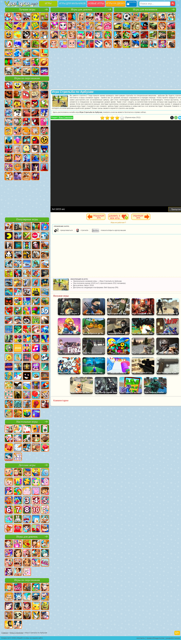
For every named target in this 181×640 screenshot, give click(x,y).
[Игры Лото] (36, 447)
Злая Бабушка (9, 104)
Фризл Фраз (44, 122)
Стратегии (135, 17)
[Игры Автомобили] (26, 226)
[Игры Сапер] (26, 447)
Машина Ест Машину (171, 35)
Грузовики (153, 26)
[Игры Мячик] (36, 357)
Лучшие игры (27, 9)
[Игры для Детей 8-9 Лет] (26, 510)
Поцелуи (108, 26)
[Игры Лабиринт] (17, 404)
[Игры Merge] (26, 413)
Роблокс (9, 158)
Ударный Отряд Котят (17, 122)
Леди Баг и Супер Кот (44, 94)
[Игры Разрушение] (8, 357)
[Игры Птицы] (17, 385)
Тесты (90, 17)
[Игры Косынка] (36, 429)
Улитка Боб (17, 94)
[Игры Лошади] (45, 245)
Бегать (162, 44)
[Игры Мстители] (45, 615)
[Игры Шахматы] (36, 438)
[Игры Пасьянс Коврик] (26, 438)
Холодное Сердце (72, 26)
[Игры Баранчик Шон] (36, 596)
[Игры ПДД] (26, 245)
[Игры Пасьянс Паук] (45, 429)
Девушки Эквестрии (63, 17)
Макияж (108, 35)
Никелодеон (17, 62)
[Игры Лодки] (36, 282)
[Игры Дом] (26, 553)
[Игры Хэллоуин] (8, 301)
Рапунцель (72, 35)
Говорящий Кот (35, 85)
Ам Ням (44, 104)
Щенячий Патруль (26, 85)
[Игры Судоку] (17, 447)
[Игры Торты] (45, 348)
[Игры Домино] (17, 438)
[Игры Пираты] (26, 320)
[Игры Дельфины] (8, 519)
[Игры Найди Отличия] (36, 528)
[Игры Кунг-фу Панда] (17, 615)
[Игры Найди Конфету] (17, 491)
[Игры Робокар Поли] (17, 596)
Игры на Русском (17, 44)
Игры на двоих (115, 3)
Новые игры (96, 3)
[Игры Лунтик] (45, 481)
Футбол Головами (17, 71)
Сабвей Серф (26, 104)
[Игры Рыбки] (8, 500)
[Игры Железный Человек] (26, 615)
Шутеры (153, 44)
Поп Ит (26, 26)
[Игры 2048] (17, 348)
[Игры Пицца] (26, 544)
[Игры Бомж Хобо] (8, 624)
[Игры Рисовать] (45, 510)
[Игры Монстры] (36, 367)
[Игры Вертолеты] (36, 273)
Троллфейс (35, 94)
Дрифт (135, 44)
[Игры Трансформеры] (36, 615)
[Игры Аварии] (45, 292)
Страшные (26, 35)
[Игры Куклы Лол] (45, 562)
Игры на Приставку (44, 71)
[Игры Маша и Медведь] (17, 472)
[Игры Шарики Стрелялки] (45, 226)
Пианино (99, 44)
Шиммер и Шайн (17, 131)
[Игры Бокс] (36, 404)
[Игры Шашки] (45, 438)
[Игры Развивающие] (26, 472)
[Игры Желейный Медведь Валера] (17, 528)
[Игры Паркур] (8, 264)
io (17, 35)
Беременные (63, 35)
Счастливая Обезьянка (26, 131)
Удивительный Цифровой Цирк (35, 176)
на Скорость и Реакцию (17, 53)
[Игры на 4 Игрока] (36, 226)
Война (26, 71)
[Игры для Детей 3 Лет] (26, 500)
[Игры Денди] (26, 367)
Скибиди (9, 176)
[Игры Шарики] (26, 310)
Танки (144, 17)
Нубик (17, 158)
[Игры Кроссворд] (26, 301)
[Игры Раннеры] (17, 367)
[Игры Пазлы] (26, 481)
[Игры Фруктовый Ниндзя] (26, 236)
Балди (26, 149)
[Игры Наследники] (8, 606)
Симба (17, 167)
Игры (48, 3)
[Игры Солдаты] (17, 320)
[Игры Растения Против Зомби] (8, 348)
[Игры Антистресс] (8, 376)
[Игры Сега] (8, 329)
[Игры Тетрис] (45, 339)
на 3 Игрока (9, 62)
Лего (17, 104)
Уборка (90, 44)
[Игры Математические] (17, 481)
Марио (26, 122)
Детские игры (27, 465)
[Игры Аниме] (45, 553)
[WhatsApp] (176, 117)
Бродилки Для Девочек (108, 17)
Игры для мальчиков (72, 3)
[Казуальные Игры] (26, 395)
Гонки (171, 26)
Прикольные (44, 44)
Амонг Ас (35, 140)
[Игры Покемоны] (36, 606)
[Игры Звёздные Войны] (17, 329)
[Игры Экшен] (8, 226)
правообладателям (155, 638)
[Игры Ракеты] (45, 367)
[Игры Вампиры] (45, 404)
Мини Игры (9, 53)
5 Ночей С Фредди (9, 94)
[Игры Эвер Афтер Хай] (8, 572)
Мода (63, 44)
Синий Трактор (9, 140)
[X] (172, 117)
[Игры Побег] (8, 245)
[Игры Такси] (17, 282)
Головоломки (44, 53)
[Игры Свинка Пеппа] (36, 491)
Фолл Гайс (17, 140)
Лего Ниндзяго (44, 85)
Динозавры (35, 44)
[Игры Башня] (36, 385)
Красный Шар (26, 94)
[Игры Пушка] (45, 385)
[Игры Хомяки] (45, 528)
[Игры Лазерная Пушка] (36, 320)
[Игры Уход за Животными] (36, 562)
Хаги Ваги (44, 149)
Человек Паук (35, 122)
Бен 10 (126, 44)
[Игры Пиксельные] (17, 310)
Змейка (35, 53)
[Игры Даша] (45, 491)
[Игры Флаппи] (36, 376)
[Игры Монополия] (8, 457)
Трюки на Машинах (26, 53)
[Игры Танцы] (8, 553)
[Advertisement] (27, 198)
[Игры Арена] (26, 273)
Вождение (9, 71)
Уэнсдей (35, 167)
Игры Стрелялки (66, 117)
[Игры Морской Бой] (8, 292)
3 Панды (17, 113)
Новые (9, 17)
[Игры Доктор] (17, 292)
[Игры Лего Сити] (45, 282)
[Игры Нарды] (8, 447)
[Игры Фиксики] (8, 587)
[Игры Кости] (45, 447)
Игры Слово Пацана (26, 167)
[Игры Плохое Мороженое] (8, 254)
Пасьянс (9, 44)
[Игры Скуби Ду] (8, 615)
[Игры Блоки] (26, 339)
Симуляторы (26, 17)
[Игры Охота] (36, 254)
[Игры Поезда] (26, 282)
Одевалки (90, 26)
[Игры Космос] (17, 273)
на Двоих (44, 17)
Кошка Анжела (63, 26)
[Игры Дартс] (45, 376)
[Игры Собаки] (45, 544)
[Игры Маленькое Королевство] (26, 491)
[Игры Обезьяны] (45, 519)
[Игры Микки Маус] (17, 624)
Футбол (126, 17)
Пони (54, 17)
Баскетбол (44, 62)
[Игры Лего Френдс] (17, 553)
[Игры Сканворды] (8, 395)
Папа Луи (54, 35)
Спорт (44, 26)
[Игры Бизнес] (17, 357)
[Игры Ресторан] (36, 544)
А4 (17, 149)
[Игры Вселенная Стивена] (26, 606)
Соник (44, 113)
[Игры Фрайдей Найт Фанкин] (36, 339)
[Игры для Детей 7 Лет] (17, 510)
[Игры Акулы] (17, 254)
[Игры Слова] (8, 385)
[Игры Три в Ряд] (45, 329)
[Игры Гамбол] (36, 587)
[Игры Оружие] (45, 320)
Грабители (162, 35)
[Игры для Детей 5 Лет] (45, 500)
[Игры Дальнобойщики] (17, 226)
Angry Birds (35, 104)
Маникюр (90, 35)
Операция (99, 35)
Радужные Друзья (35, 158)
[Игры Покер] (8, 438)
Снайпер (118, 35)
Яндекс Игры (17, 26)
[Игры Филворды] (26, 357)
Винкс (108, 44)
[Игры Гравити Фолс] (45, 587)
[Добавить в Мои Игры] (118, 217)
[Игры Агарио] (36, 236)
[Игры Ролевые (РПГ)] (17, 236)
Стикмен (144, 26)
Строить (35, 71)
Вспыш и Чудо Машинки (35, 113)
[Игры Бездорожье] (45, 273)
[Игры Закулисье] (17, 395)
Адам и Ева (9, 131)
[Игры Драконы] (8, 310)
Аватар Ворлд (9, 167)
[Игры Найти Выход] (17, 245)
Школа (35, 62)
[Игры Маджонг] (17, 429)
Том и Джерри (35, 131)
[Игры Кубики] (17, 301)
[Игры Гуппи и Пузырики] (8, 596)
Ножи (26, 44)
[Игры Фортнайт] (26, 292)
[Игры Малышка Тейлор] (26, 528)
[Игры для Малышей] (8, 472)
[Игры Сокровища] (26, 348)
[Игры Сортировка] (36, 413)
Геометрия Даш (35, 26)
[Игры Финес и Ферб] (26, 596)
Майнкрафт (171, 17)
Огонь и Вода (72, 17)
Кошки (81, 26)
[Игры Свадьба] (8, 562)
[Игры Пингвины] (36, 519)
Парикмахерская (99, 26)
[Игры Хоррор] (26, 376)
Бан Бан (44, 167)
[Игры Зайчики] (17, 519)
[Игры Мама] (17, 572)
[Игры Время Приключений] (45, 596)
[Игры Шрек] (45, 606)
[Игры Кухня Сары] (8, 544)
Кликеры (44, 35)
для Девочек (17, 17)
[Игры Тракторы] (45, 301)
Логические (35, 35)
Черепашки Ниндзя (126, 26)
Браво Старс (44, 140)
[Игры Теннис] (36, 395)
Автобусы (144, 44)
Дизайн (81, 44)
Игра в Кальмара (9, 149)
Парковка (118, 17)
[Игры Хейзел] (8, 481)
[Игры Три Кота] (8, 528)
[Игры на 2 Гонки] (45, 264)
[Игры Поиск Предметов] (8, 339)
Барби (81, 17)
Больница (81, 35)
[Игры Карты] (26, 429)
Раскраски (54, 26)
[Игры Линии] (17, 339)
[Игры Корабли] (8, 282)
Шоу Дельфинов (9, 113)
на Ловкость (9, 26)
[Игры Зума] (36, 310)
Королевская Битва (162, 17)
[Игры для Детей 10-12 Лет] (36, 510)
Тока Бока (44, 158)
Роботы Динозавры (144, 35)
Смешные (9, 35)
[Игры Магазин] (17, 544)
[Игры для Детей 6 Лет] (8, 510)
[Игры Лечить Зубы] (17, 562)
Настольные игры (27, 422)
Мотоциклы (135, 26)
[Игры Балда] (45, 395)
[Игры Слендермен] (36, 245)
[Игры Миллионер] (8, 367)
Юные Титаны (44, 131)
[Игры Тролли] (17, 587)
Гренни (35, 149)
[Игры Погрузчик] (26, 254)
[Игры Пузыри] (17, 500)
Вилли (9, 85)
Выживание (153, 35)
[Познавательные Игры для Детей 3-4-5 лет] (36, 472)
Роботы (126, 35)
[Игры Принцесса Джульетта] (36, 481)
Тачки (26, 113)
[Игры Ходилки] (17, 376)
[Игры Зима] (26, 385)
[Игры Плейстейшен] (8, 404)
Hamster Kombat (26, 176)
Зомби (153, 17)
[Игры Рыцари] (17, 413)
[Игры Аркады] (8, 236)
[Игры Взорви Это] (45, 236)
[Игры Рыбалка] (36, 301)
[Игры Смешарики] (45, 472)
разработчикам (173, 638)
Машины (118, 26)
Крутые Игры (26, 62)
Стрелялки (171, 44)
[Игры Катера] (8, 320)
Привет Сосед (26, 158)
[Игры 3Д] (45, 310)
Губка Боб (17, 85)
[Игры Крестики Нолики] (17, 457)
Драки (162, 26)
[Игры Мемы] (8, 413)
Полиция (135, 35)
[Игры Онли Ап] (26, 404)
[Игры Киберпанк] (36, 292)
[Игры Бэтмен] (17, 606)
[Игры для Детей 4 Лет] (36, 500)
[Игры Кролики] (26, 519)
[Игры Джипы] (45, 254)
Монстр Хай (99, 17)
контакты (141, 638)
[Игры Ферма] (26, 329)
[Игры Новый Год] (36, 329)
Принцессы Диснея (54, 44)
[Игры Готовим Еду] (36, 553)
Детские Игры (35, 17)
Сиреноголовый (26, 140)
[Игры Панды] (45, 357)
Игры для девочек (81, 9)
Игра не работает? (118, 223)
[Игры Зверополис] (26, 587)
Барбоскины (9, 122)
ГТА (118, 44)
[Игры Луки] (17, 264)
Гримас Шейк (17, 176)
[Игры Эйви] (26, 562)
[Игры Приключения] (8, 273)
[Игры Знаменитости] (26, 572)
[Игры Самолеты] (26, 264)
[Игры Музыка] (36, 348)
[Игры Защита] (36, 264)
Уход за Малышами (72, 44)
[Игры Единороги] (8, 491)
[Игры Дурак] (8, 429)
